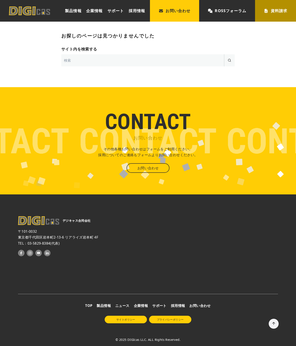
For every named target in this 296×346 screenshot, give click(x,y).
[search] (229, 60)
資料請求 (279, 10)
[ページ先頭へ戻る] (274, 324)
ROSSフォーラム (230, 10)
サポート (115, 10)
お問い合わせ (178, 10)
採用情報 (137, 10)
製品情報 (73, 10)
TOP (88, 305)
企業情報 (94, 10)
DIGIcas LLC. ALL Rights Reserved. (154, 340)
